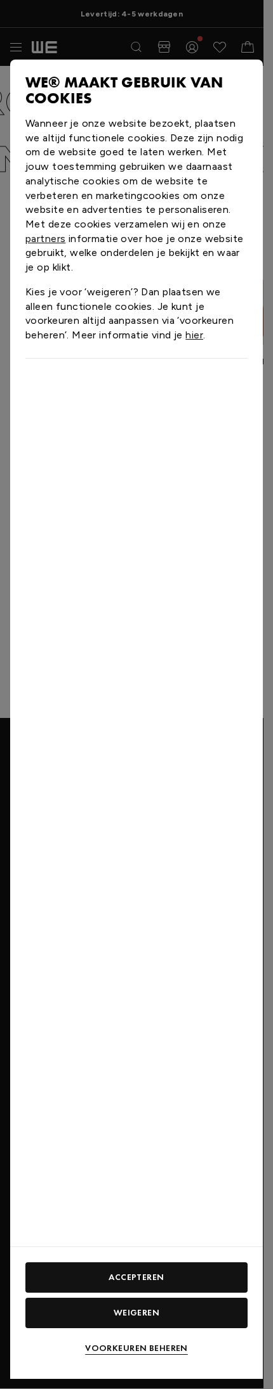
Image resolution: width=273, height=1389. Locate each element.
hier (194, 335)
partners (45, 239)
